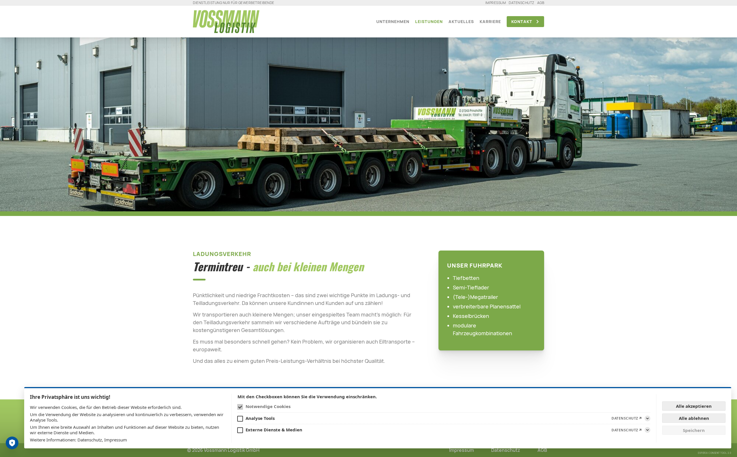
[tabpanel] (368, 121)
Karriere (490, 21)
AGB (540, 2)
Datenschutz (521, 2)
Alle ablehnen (694, 418)
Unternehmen (392, 21)
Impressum (495, 2)
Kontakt (521, 21)
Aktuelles (461, 21)
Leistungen (429, 21)
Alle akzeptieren (694, 406)
